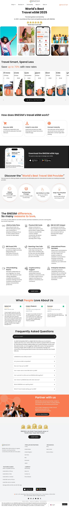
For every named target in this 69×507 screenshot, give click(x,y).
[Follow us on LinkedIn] (38, 498)
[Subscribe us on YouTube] (35, 498)
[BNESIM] (7, 445)
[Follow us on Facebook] (28, 498)
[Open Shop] (14, 4)
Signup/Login (64, 4)
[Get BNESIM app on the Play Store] (46, 160)
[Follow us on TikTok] (33, 498)
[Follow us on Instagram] (31, 498)
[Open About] (39, 4)
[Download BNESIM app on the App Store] (34, 160)
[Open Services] (23, 4)
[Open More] (46, 4)
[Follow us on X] (40, 498)
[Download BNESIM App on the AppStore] (28, 489)
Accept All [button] (64, 504)
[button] (3, 100)
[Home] (34, 1)
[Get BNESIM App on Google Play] (41, 489)
